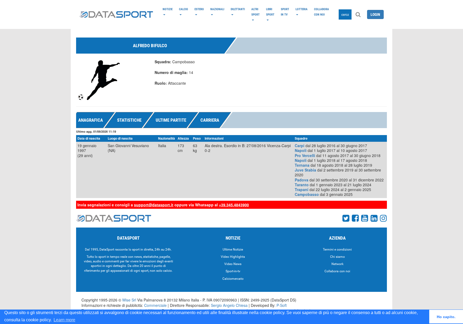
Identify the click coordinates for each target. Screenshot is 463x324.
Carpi (299, 145)
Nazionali (217, 9)
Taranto (302, 184)
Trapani (301, 189)
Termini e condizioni (337, 249)
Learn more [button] (64, 320)
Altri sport (255, 11)
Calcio (183, 9)
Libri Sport (270, 11)
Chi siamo (337, 257)
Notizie (168, 9)
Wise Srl (129, 300)
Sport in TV (285, 11)
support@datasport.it (153, 204)
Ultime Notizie (233, 249)
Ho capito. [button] (446, 317)
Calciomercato (233, 279)
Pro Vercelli (305, 155)
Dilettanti (238, 9)
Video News (232, 264)
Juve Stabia (305, 170)
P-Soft (282, 305)
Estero (199, 9)
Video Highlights (233, 257)
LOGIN (375, 14)
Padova (301, 180)
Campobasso (307, 194)
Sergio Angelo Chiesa (229, 305)
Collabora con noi (321, 11)
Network (337, 264)
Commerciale (155, 305)
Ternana (302, 165)
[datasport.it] (116, 14)
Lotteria (302, 9)
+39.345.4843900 (234, 204)
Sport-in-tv (233, 271)
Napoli (301, 150)
